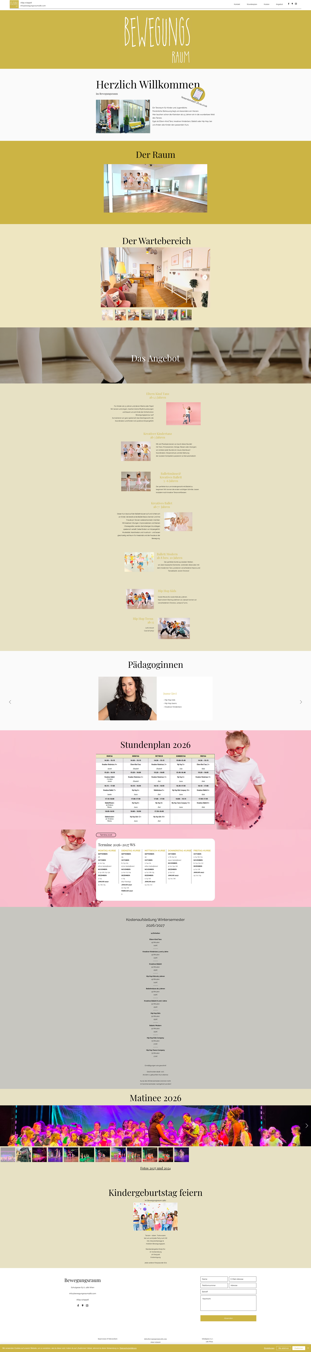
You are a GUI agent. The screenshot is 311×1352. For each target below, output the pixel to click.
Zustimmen (298, 1348)
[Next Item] (205, 277)
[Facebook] (288, 4)
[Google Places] (292, 4)
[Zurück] (10, 702)
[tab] (106, 835)
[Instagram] (296, 4)
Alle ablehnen (283, 1348)
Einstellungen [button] (269, 1348)
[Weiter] (301, 702)
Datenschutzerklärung (128, 1348)
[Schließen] (308, 1348)
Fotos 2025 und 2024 (155, 1168)
